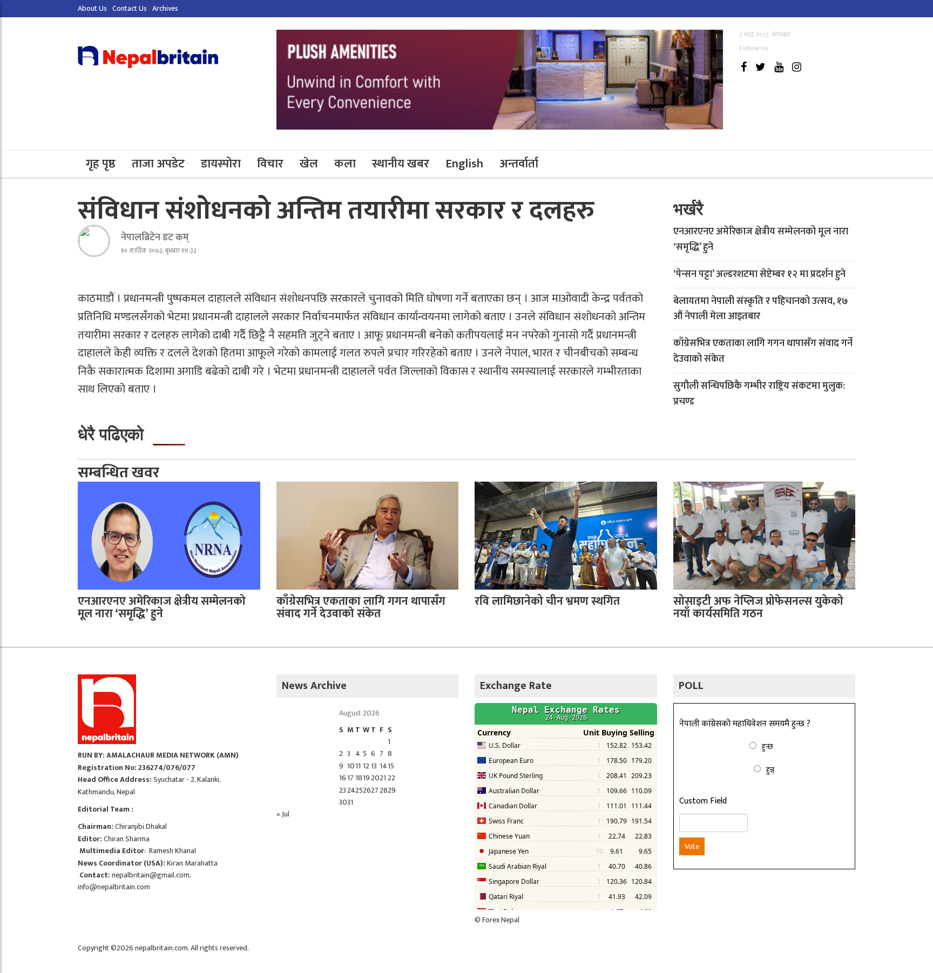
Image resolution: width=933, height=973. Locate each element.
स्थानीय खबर (400, 164)
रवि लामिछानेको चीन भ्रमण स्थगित (547, 601)
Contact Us (129, 8)
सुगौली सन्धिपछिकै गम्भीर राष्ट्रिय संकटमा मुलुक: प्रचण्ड (759, 394)
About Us (92, 8)
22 (391, 778)
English (464, 164)
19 (366, 778)
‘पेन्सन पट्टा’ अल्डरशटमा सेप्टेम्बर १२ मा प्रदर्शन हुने (759, 274)
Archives (165, 8)
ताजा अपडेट (158, 164)
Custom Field (703, 801)
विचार (270, 164)
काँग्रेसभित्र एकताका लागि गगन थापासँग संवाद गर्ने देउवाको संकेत (763, 351)
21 (383, 778)
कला (345, 164)
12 (366, 766)
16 (342, 778)
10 (351, 766)
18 (358, 778)
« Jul (282, 814)
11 (358, 766)
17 (350, 778)
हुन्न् (770, 769)
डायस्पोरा (221, 164)
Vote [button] (692, 846)
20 (375, 778)
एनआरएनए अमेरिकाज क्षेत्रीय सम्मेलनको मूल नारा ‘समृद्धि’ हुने (760, 239)
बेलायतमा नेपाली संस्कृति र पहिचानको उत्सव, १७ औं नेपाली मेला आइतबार (760, 309)
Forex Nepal (500, 920)
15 (391, 766)
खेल (309, 164)
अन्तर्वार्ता (518, 164)
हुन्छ (767, 746)
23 (342, 790)
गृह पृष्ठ (101, 164)
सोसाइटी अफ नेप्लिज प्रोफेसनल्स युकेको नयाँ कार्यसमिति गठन (758, 607)
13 (374, 766)
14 (383, 766)
